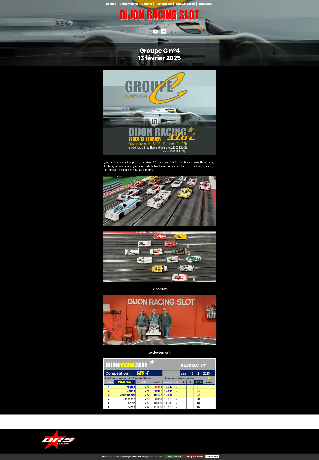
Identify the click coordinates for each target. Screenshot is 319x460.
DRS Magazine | (186, 4)
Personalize (212, 457)
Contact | (147, 4)
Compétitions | (129, 4)
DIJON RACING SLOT (159, 14)
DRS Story (206, 4)
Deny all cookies (195, 457)
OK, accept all (174, 457)
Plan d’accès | (165, 4)
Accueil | (112, 4)
